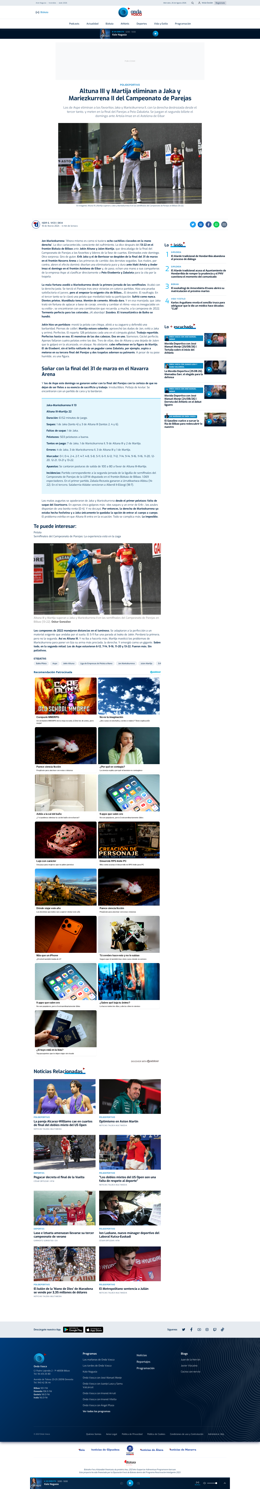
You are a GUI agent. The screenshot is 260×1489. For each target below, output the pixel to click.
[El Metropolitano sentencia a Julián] (130, 1263)
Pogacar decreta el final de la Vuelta (59, 1177)
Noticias (142, 1355)
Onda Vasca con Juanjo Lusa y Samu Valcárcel (103, 1385)
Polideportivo (42, 1117)
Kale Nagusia (119, 34)
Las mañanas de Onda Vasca (99, 1359)
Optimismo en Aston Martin (118, 1121)
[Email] (224, 224)
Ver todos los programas (96, 1411)
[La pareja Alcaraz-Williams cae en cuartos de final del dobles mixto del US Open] (65, 1096)
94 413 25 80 (44, 1373)
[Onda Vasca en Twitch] (215, 1329)
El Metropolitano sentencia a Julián (124, 1289)
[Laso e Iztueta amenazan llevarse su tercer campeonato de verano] (65, 1208)
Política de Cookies (156, 1434)
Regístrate (220, 3)
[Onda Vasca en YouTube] (199, 1329)
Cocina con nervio (190, 1371)
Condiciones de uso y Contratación (186, 1434)
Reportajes (143, 1362)
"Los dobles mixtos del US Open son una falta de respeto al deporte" (127, 1179)
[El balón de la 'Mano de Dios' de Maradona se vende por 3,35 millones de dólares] (65, 1263)
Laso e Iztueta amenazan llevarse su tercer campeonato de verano (64, 1235)
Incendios (52, 3)
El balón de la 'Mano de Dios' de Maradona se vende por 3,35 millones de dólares (63, 1290)
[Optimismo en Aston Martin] (130, 1096)
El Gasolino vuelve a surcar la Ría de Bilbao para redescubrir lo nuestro (183, 424)
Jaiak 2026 (63, 3)
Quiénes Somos (93, 1434)
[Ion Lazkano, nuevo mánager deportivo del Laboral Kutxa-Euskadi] (130, 1208)
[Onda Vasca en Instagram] (207, 1329)
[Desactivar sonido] (204, 1483)
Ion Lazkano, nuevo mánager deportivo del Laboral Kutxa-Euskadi (129, 1235)
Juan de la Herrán (190, 1359)
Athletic (125, 23)
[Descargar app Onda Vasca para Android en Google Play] (73, 1329)
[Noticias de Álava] (152, 1449)
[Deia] (82, 1449)
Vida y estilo (178, 299)
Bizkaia (109, 23)
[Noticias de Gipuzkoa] (105, 1449)
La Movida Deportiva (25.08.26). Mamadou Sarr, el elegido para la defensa (183, 374)
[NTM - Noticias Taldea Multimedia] (130, 1450)
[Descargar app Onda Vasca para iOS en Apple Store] (94, 1329)
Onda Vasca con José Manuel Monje (102, 1377)
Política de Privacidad (132, 1434)
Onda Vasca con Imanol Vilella (99, 1399)
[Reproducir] (155, 34)
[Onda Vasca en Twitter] (183, 1329)
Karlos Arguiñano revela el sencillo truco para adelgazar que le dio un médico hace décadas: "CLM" (198, 305)
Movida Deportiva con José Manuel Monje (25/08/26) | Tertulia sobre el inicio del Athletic (180, 348)
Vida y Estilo (161, 23)
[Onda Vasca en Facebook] (191, 1329)
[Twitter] (193, 224)
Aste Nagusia (41, 3)
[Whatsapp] (216, 224)
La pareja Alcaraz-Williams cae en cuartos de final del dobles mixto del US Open (63, 1123)
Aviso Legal (111, 1434)
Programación (183, 23)
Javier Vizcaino (189, 1365)
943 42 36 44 (44, 1382)
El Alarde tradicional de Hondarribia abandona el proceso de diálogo (198, 257)
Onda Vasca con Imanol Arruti (99, 1393)
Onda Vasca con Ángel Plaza (98, 1405)
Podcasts (74, 23)
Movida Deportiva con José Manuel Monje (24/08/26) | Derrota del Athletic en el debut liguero (182, 400)
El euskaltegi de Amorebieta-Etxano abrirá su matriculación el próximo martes (197, 289)
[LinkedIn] (201, 224)
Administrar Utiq (216, 1434)
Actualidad (92, 23)
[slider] (216, 1483)
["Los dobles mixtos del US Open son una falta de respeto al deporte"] (130, 1152)
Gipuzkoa (176, 252)
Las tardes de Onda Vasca (97, 1365)
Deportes (142, 23)
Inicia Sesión (207, 3)
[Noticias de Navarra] (183, 1449)
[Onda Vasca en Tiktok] (222, 1329)
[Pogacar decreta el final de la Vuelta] (65, 1152)
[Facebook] (209, 224)
